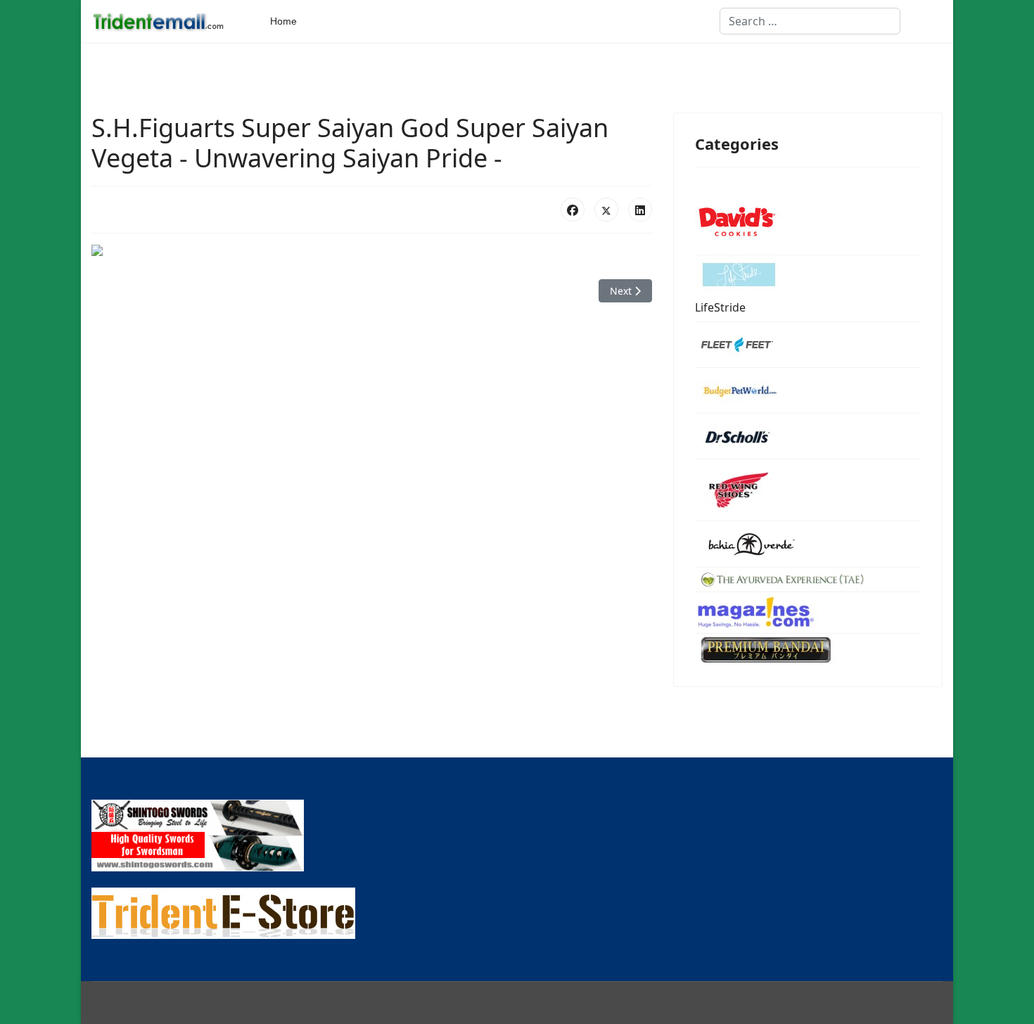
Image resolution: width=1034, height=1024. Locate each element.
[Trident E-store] (517, 913)
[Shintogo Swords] (517, 835)
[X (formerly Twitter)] (606, 210)
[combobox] (810, 21)
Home (283, 21)
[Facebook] (573, 210)
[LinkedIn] (640, 210)
